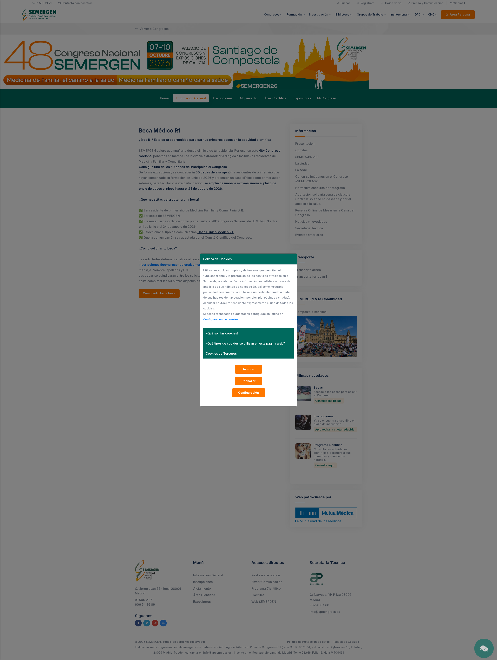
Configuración (248, 392)
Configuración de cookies (220, 319)
